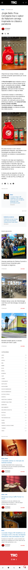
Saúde (2, 420)
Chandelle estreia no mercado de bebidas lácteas (12, 462)
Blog (2, 368)
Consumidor (4, 381)
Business (3, 373)
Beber (2, 9)
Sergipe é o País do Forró (7, 425)
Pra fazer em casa (5, 417)
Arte (2, 357)
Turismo (3, 428)
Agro (2, 355)
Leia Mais (23, 268)
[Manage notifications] (24, 567)
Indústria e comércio (9, 217)
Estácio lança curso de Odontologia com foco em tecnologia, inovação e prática (13, 303)
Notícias (3, 412)
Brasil (3, 370)
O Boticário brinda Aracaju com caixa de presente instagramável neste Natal (11, 220)
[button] (2, 2)
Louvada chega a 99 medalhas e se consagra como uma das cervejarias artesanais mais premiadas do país (17, 200)
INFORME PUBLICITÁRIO (6, 402)
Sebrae (3, 422)
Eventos (3, 396)
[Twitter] (16, 559)
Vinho (2, 430)
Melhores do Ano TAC (6, 409)
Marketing (4, 404)
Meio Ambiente (4, 407)
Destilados (4, 383)
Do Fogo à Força (5, 394)
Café (2, 376)
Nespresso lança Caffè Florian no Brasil (12, 498)
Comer (3, 378)
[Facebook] (14, 559)
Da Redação (7, 28)
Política (3, 415)
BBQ (2, 363)
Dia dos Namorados (6, 389)
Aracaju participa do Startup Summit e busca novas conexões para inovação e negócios (14, 263)
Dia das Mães (4, 386)
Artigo (3, 360)
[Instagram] (11, 559)
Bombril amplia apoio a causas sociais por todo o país (11, 341)
